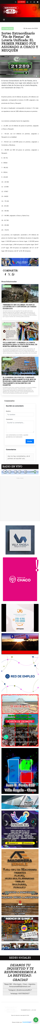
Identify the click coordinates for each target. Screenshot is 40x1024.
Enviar (29, 441)
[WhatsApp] (27, 2)
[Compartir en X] (9, 274)
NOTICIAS (20, 23)
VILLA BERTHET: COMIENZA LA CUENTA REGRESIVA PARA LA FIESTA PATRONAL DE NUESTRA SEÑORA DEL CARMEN (20, 344)
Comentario (9, 419)
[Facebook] (30, 2)
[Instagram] (34, 2)
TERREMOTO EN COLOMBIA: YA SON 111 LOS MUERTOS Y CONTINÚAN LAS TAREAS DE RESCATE (19, 306)
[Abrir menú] (4, 19)
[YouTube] (37, 2)
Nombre (8, 411)
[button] (15, 2)
